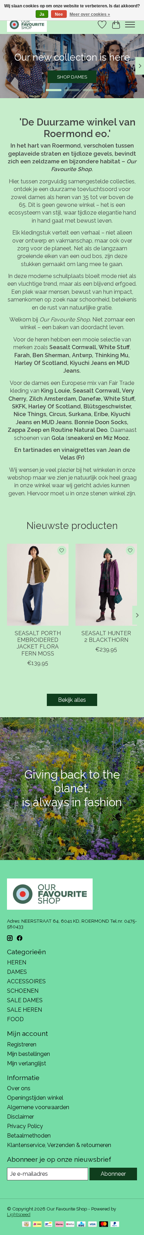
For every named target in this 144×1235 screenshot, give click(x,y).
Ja (41, 14)
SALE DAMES (25, 1000)
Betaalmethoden (29, 1135)
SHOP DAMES (72, 77)
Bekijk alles (72, 700)
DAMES (17, 972)
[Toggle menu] (130, 25)
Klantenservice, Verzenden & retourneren (59, 1145)
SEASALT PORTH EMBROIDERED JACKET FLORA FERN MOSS (38, 643)
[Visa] (92, 1224)
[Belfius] (70, 1224)
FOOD (15, 1019)
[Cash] (26, 1224)
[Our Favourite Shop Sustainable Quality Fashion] (27, 24)
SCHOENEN (22, 991)
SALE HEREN (24, 1009)
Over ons (18, 1088)
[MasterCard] (103, 1224)
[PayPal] (115, 1224)
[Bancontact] (48, 1224)
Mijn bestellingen (28, 1054)
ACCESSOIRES (26, 981)
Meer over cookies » (90, 14)
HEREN (16, 962)
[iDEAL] (37, 1224)
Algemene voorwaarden (38, 1107)
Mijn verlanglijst (26, 1063)
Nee (59, 14)
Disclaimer (20, 1116)
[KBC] (81, 1224)
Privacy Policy (25, 1126)
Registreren (21, 1044)
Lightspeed (18, 1214)
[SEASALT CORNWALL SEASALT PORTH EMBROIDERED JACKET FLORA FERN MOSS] (38, 585)
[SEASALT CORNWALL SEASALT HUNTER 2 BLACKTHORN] (106, 585)
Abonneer (113, 1173)
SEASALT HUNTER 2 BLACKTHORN (106, 636)
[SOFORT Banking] (59, 1224)
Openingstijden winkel (35, 1097)
